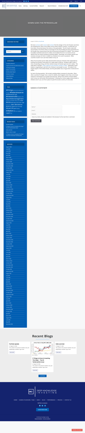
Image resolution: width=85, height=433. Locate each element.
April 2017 (8, 313)
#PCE (23, 96)
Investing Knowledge (10, 67)
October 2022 (9, 244)
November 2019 (9, 309)
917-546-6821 (44, 403)
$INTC (13, 105)
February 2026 (9, 159)
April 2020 (8, 301)
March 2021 (8, 284)
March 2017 (8, 315)
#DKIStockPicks (21, 90)
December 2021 (9, 265)
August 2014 (8, 317)
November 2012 (9, 324)
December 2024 (9, 189)
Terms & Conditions (46, 418)
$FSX (18, 102)
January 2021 (9, 288)
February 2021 (9, 286)
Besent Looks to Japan (11, 132)
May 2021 (8, 279)
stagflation (20, 111)
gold (15, 108)
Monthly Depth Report (11, 72)
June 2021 (8, 277)
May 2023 (8, 229)
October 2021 (9, 269)
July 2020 (8, 298)
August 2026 (9, 147)
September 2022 (9, 246)
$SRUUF (13, 106)
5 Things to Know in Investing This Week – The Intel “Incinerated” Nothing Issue (15, 135)
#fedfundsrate (10, 94)
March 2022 (8, 258)
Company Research (10, 63)
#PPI (10, 100)
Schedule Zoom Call (63, 6)
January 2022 (9, 263)
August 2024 (9, 197)
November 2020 (9, 290)
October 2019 (9, 311)
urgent (8, 113)
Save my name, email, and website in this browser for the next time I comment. (53, 117)
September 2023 (9, 220)
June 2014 (8, 320)
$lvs (16, 105)
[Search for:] (13, 51)
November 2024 (9, 191)
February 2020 (9, 305)
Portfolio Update (9, 124)
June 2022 (8, 252)
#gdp (15, 94)
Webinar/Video (9, 78)
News (38, 400)
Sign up (76, 1)
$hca (10, 104)
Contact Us (68, 400)
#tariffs (12, 100)
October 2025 (9, 168)
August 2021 (8, 273)
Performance (51, 400)
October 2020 (9, 292)
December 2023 (9, 214)
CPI (12, 108)
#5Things (9, 90)
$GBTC (20, 102)
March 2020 (8, 303)
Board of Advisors (52, 6)
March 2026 (8, 157)
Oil (14, 111)
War (11, 113)
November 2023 (9, 216)
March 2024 (8, 208)
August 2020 (9, 296)
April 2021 (8, 282)
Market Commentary (10, 69)
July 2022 (8, 250)
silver (16, 111)
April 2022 (8, 256)
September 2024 (9, 195)
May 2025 (8, 178)
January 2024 (9, 212)
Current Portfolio (34, 6)
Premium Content (10, 74)
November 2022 (9, 241)
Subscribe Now (42, 409)
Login (71, 1)
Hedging (18, 108)
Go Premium (74, 6)
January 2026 (9, 161)
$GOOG (7, 104)
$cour (12, 102)
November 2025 (9, 166)
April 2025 (8, 180)
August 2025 (8, 172)
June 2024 (8, 201)
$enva (15, 102)
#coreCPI (16, 90)
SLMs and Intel (9, 130)
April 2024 (8, 206)
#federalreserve (16, 92)
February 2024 (9, 210)
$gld (23, 102)
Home (20, 6)
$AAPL (19, 100)
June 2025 (8, 176)
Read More (12, 352)
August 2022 (8, 248)
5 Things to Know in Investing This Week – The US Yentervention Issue (15, 127)
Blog (43, 400)
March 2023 (8, 233)
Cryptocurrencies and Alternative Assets (15, 65)
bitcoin (8, 108)
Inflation (9, 110)
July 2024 (8, 199)
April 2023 (8, 231)
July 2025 (8, 174)
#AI (14, 90)
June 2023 (8, 227)
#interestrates (12, 96)
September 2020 (9, 294)
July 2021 (8, 275)
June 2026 (8, 151)
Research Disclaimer (38, 418)
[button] (80, 5)
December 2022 (9, 239)
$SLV (11, 106)
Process (59, 400)
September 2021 (9, 271)
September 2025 (9, 170)
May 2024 (8, 204)
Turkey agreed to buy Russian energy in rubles (54, 65)
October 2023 (9, 218)
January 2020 (9, 307)
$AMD (21, 100)
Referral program (77, 430)
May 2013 (8, 322)
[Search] (22, 51)
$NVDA (20, 105)
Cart (81, 1)
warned (38, 45)
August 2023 (8, 223)
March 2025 (8, 182)
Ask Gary (25, 6)
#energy (7, 92)
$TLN (19, 106)
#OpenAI (19, 96)
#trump (16, 100)
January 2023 (9, 237)
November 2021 (9, 267)
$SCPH (8, 106)
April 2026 (8, 155)
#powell (7, 100)
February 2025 (9, 185)
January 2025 (9, 187)
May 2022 (8, 254)
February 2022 (9, 260)
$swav (16, 106)
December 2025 (9, 163)
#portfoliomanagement (15, 99)
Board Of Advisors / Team (26, 400)
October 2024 (9, 193)
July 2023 (8, 225)
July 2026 (8, 149)
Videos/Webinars (9, 76)
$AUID (8, 102)
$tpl (21, 106)
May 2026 (8, 153)
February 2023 (9, 235)
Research (42, 6)
